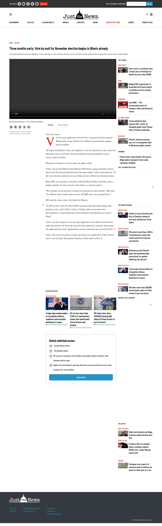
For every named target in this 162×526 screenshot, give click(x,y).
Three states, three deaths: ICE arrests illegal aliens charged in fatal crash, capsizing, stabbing (135, 160)
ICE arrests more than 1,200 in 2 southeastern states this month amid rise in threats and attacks (141, 236)
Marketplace (147, 22)
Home (10, 43)
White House (122, 65)
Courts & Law (122, 210)
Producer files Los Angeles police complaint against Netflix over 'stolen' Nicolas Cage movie (140, 448)
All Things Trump (123, 118)
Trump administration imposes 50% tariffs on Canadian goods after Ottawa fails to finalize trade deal (140, 125)
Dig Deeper (63, 125)
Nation (17, 43)
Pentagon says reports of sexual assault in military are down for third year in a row (140, 467)
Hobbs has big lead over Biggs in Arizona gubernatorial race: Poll (141, 435)
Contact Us (51, 508)
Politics (30, 22)
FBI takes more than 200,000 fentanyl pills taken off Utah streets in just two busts (140, 290)
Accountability (48, 22)
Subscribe (43, 4)
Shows (95, 22)
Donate (131, 22)
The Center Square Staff (57, 325)
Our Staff (12, 511)
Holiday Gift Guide (113, 22)
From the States (51, 296)
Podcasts (81, 22)
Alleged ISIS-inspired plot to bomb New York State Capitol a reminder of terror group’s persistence (140, 88)
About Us (12, 508)
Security (121, 461)
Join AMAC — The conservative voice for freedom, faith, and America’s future (141, 107)
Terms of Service (29, 511)
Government (14, 22)
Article (50, 125)
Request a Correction (54, 513)
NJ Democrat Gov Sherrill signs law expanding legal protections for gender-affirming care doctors (139, 255)
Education (121, 136)
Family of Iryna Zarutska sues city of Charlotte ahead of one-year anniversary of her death (141, 218)
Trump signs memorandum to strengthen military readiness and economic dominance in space (141, 273)
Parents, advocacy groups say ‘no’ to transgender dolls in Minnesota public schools (140, 142)
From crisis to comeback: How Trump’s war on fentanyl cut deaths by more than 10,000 (141, 71)
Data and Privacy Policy (31, 508)
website (95, 168)
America (65, 22)
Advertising (51, 511)
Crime (119, 81)
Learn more (81, 377)
